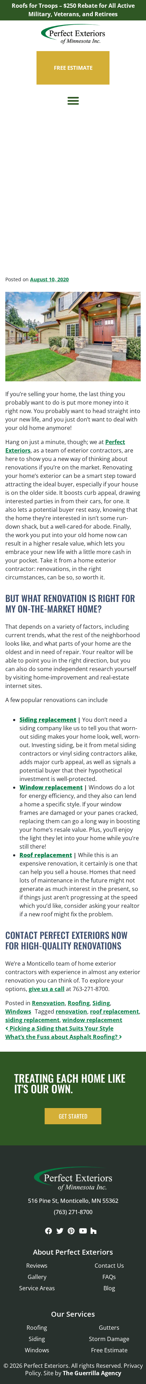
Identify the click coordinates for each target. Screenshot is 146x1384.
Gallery (37, 1277)
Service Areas (37, 1288)
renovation (71, 1011)
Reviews (36, 1265)
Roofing (79, 1003)
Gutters (109, 1327)
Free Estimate (109, 1350)
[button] (73, 101)
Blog (109, 1288)
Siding (101, 1003)
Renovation (48, 1003)
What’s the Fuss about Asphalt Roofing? (62, 1037)
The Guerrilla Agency (92, 1373)
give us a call (46, 989)
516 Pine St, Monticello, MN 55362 (73, 1201)
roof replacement (114, 1011)
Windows (18, 1011)
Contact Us (109, 1265)
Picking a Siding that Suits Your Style (60, 1028)
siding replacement (32, 1020)
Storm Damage (109, 1339)
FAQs (109, 1277)
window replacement (92, 1020)
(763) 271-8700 (73, 1212)
